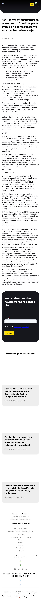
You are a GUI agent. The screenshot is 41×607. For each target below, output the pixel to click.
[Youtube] (22, 569)
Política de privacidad (24, 594)
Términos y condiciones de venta (28, 596)
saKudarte (26, 598)
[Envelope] (15, 569)
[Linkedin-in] (18, 569)
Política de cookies (12, 596)
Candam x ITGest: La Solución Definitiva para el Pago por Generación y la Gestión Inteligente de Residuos (18, 392)
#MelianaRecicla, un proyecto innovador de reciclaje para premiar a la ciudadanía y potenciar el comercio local (18, 441)
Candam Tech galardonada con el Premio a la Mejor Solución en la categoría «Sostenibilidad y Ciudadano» (19, 489)
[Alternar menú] (32, 4)
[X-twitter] (26, 569)
